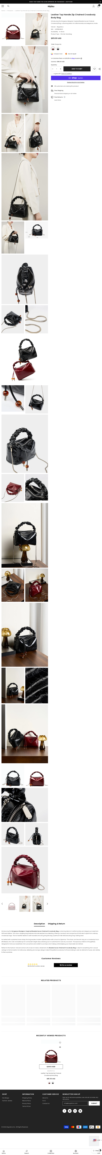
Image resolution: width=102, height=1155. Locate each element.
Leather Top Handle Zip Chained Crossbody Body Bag (51, 1074)
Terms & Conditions (66, 73)
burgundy (49, 1082)
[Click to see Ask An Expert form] (94, 1141)
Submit (94, 1103)
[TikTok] (80, 1111)
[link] (13, 1021)
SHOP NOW (69, 2)
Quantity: (54, 65)
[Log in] (94, 6)
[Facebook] (64, 1111)
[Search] (8, 6)
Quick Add (51, 1067)
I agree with (57, 73)
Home (3, 10)
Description (39, 923)
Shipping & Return (56, 923)
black (52, 1082)
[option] (11, 903)
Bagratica (60, 27)
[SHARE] (99, 69)
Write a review (66, 965)
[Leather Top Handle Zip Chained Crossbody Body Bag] (51, 1051)
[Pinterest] (75, 1111)
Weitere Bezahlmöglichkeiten (75, 82)
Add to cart (77, 69)
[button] (2, 903)
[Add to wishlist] (94, 68)
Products (10, 10)
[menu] (2, 6)
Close (100, 2)
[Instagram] (70, 1111)
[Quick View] (60, 1047)
